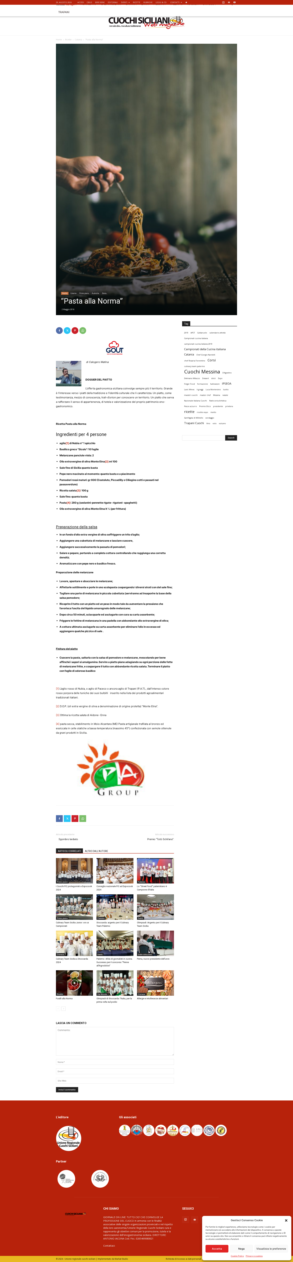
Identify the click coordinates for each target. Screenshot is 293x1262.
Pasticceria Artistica (217, 401)
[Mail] (228, 2)
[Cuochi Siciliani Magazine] (146, 22)
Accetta (217, 1248)
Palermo (141, 882)
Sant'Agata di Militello (193, 418)
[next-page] (63, 1009)
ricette (189, 411)
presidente (218, 406)
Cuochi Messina (202, 371)
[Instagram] (223, 2)
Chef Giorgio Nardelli (205, 355)
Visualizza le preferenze (271, 1248)
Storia (104, 293)
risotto (213, 412)
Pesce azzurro (190, 406)
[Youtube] (234, 2)
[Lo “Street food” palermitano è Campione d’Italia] (155, 870)
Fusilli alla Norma (64, 998)
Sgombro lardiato (67, 839)
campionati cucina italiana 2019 (198, 344)
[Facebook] (59, 330)
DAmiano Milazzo (192, 378)
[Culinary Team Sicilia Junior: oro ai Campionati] (74, 907)
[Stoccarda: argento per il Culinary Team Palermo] (114, 907)
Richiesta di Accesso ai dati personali (183, 1258)
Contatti (175, 2)
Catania (78, 39)
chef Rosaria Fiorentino (194, 361)
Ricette (136, 2)
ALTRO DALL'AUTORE (96, 851)
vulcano (222, 423)
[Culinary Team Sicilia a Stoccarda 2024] (74, 943)
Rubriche (147, 2)
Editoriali (113, 2)
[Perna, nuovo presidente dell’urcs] (155, 943)
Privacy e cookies (254, 1256)
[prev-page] (58, 1009)
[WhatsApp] (82, 330)
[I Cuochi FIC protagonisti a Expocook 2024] (74, 870)
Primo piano (84, 293)
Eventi (124, 2)
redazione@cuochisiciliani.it (130, 1245)
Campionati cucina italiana (196, 338)
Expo (220, 378)
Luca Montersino (213, 389)
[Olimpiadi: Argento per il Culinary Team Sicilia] (155, 907)
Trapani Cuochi (194, 423)
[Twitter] (67, 330)
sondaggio (210, 418)
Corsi (212, 360)
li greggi (200, 389)
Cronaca (60, 954)
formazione (202, 384)
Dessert (205, 378)
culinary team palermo (194, 366)
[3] (57, 715)
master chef (205, 395)
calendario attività (217, 333)
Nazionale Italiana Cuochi (195, 401)
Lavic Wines (189, 389)
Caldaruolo (202, 333)
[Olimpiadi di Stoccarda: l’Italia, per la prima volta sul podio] (114, 983)
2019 (186, 333)
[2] (57, 706)
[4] (57, 724)
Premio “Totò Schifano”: (160, 839)
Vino (208, 423)
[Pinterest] (75, 330)
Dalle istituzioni (145, 954)
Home (59, 39)
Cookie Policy (237, 1256)
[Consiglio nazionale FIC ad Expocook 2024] (114, 870)
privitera (229, 406)
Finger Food (189, 384)
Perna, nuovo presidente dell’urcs (153, 959)
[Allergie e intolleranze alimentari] (155, 983)
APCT (193, 333)
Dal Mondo (102, 994)
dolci (213, 378)
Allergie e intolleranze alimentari (152, 998)
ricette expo (202, 412)
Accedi (80, 2)
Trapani (64, 12)
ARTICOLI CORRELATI (69, 851)
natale (225, 395)
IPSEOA (226, 383)
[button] (286, 1220)
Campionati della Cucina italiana (205, 349)
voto (215, 423)
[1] (57, 688)
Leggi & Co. (161, 2)
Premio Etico (205, 406)
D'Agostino (227, 373)
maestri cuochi (191, 395)
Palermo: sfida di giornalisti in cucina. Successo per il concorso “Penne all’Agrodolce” (114, 962)
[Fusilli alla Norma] (74, 983)
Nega (241, 1248)
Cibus (89, 2)
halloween (215, 384)
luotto (226, 389)
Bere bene (100, 2)
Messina (216, 395)
